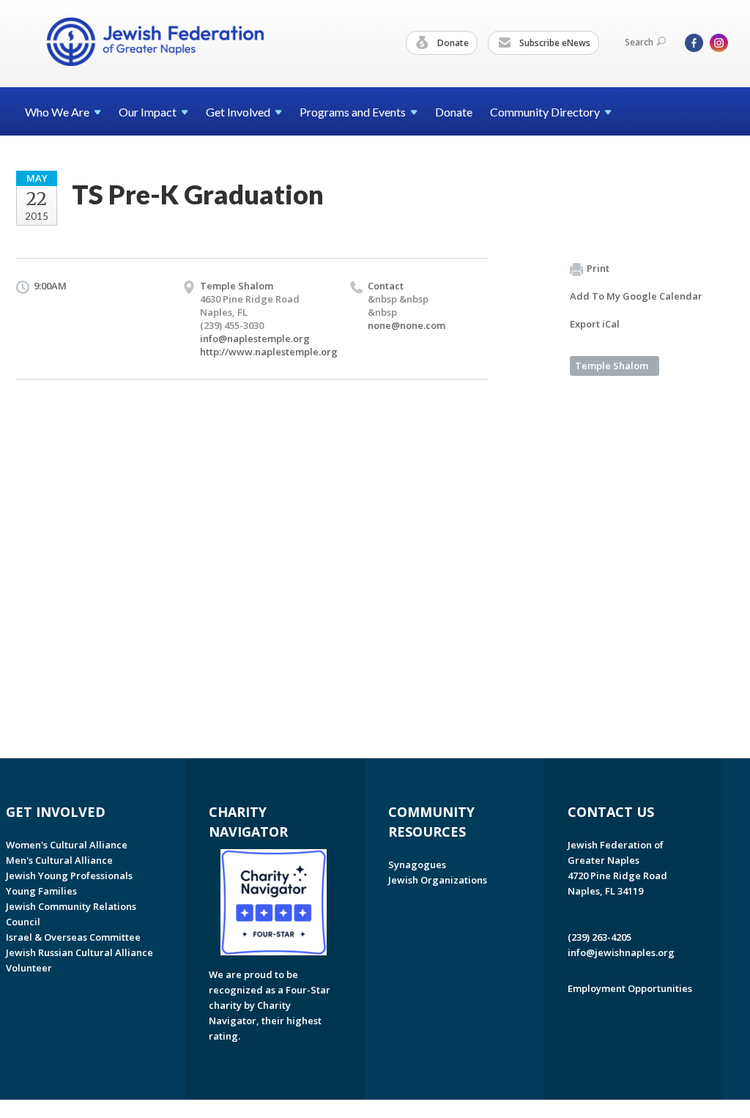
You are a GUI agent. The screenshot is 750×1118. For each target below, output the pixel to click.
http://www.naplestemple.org (269, 351)
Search (639, 42)
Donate (452, 43)
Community (545, 112)
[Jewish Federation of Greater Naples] (155, 42)
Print (598, 268)
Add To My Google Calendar (636, 296)
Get (238, 112)
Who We (57, 112)
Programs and (353, 112)
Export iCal (595, 323)
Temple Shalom (611, 365)
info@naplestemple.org (255, 338)
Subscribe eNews (553, 43)
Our (148, 112)
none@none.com (406, 325)
